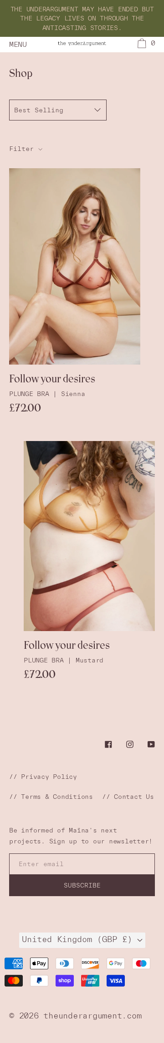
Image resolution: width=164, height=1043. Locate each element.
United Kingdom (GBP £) (79, 939)
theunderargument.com (92, 1015)
